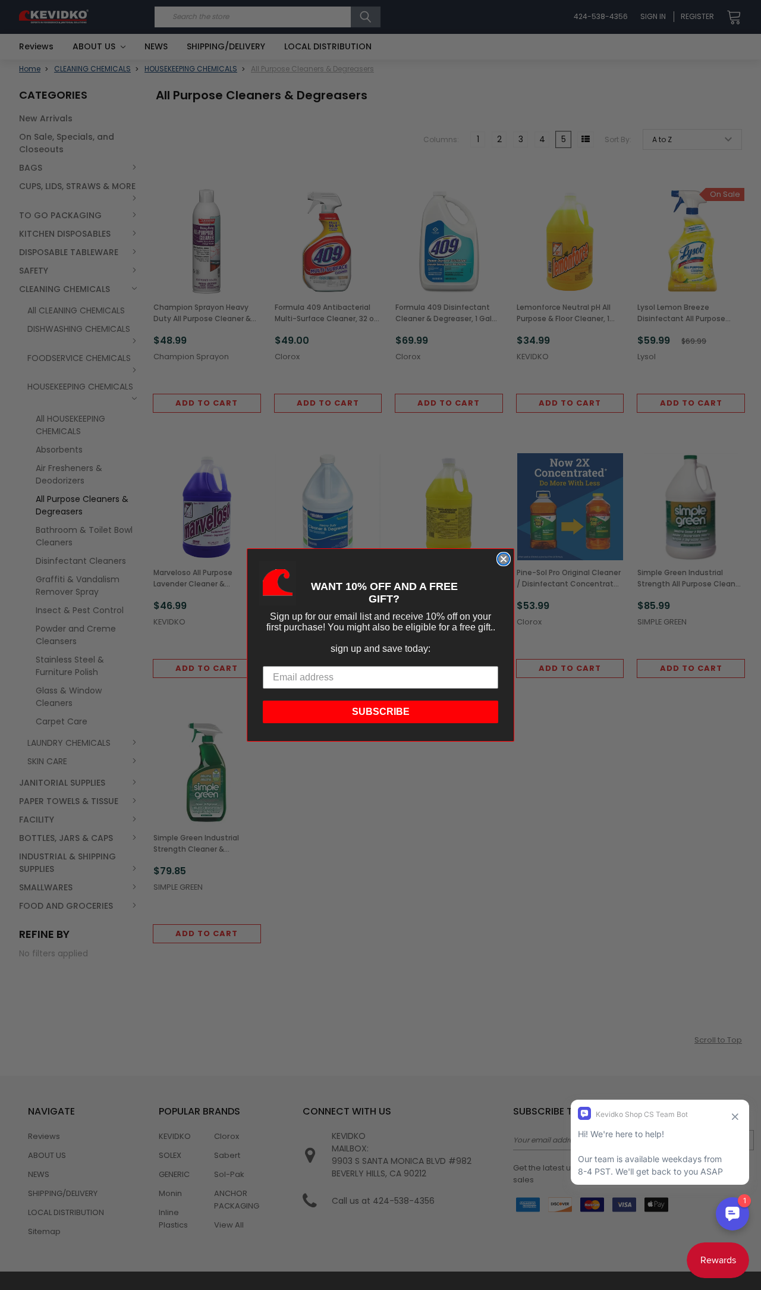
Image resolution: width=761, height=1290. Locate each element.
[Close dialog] (504, 559)
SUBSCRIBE (381, 712)
